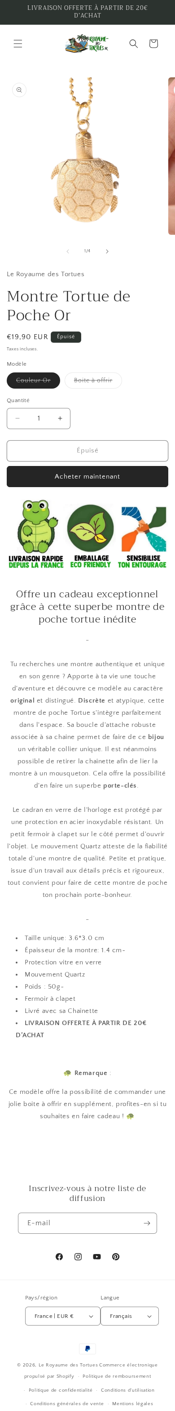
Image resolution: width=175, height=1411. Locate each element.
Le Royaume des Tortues (68, 1365)
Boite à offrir (98, 382)
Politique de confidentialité (61, 1390)
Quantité (18, 400)
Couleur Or (38, 382)
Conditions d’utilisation (128, 1390)
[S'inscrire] (147, 1223)
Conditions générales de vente (67, 1404)
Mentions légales (132, 1404)
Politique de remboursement (117, 1376)
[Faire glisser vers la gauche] (68, 251)
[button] (18, 44)
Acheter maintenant (87, 476)
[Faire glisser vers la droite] (107, 251)
